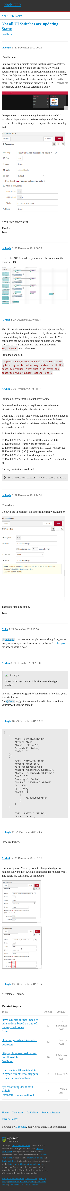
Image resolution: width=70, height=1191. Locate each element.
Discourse (20, 1126)
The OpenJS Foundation (13, 1178)
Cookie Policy (31, 1184)
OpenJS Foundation (21, 1145)
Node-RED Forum (12, 15)
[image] (35, 100)
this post (61, 643)
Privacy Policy (10, 1118)
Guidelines (32, 1112)
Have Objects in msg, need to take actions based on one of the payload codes (20, 1023)
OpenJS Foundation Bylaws (22, 1181)
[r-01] (21, 901)
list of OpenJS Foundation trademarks (25, 1164)
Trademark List (9, 1161)
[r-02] (22, 948)
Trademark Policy (35, 1157)
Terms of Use (31, 1178)
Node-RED (12, 5)
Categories (17, 1112)
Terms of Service (51, 1112)
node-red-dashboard (21, 1078)
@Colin (10, 701)
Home (5, 1112)
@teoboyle (8, 639)
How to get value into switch (19, 1040)
